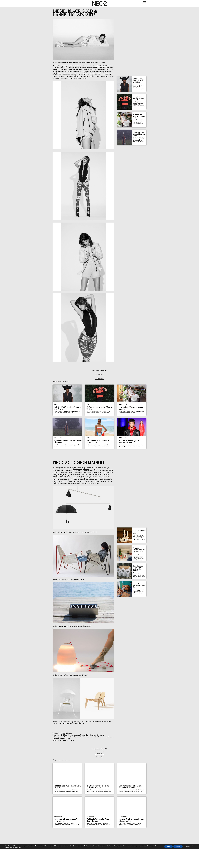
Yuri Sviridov (83, 675)
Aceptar (168, 846)
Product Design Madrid (81, 469)
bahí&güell (87, 626)
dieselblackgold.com (80, 78)
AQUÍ (19, 847)
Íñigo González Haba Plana (75, 723)
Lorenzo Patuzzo (91, 532)
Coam (85, 474)
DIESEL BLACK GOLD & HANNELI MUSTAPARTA (75, 13)
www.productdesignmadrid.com (63, 740)
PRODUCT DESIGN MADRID (78, 462)
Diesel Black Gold (101, 66)
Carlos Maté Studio (94, 722)
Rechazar (178, 846)
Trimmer (64, 580)
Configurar (188, 846)
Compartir (99, 374)
